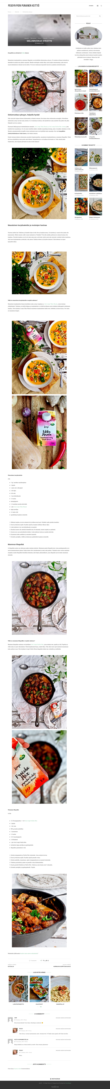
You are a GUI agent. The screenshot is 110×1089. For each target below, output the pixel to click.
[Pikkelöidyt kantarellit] (81, 126)
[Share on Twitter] (45, 960)
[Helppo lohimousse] (95, 206)
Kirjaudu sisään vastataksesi (63, 1017)
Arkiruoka (17, 11)
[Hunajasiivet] (39, 989)
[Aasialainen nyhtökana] (18, 989)
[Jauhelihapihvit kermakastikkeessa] (95, 78)
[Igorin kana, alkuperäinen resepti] (81, 78)
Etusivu (91, 5)
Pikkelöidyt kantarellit (81, 137)
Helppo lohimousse (94, 217)
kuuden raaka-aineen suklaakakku (29, 953)
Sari (15, 1017)
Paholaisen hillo (79, 113)
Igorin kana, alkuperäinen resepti (80, 90)
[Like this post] (41, 960)
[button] (11, 991)
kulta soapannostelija (21, 1039)
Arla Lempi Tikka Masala (50, 304)
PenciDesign (68, 1083)
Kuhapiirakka (78, 193)
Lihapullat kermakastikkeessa (94, 137)
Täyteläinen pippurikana (92, 113)
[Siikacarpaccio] (95, 157)
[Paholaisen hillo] (81, 102)
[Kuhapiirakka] (81, 182)
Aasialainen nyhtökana (18, 1004)
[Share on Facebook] (43, 960)
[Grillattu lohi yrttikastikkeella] (81, 157)
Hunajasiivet (39, 1004)
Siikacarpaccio (93, 168)
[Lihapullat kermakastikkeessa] (95, 126)
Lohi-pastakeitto (60, 1004)
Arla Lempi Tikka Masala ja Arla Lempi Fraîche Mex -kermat (50, 126)
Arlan (23, 53)
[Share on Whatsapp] (48, 960)
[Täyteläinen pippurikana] (95, 102)
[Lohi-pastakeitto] (60, 989)
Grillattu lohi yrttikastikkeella (79, 168)
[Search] (101, 6)
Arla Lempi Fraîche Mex (37, 644)
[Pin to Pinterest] (46, 960)
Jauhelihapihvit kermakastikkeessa (94, 90)
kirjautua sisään (17, 1068)
